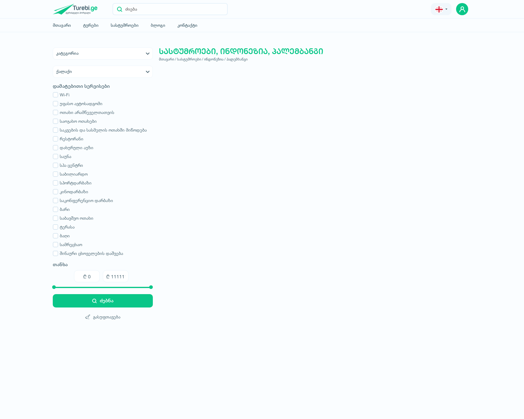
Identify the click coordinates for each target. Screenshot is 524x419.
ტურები (91, 25)
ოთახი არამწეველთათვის (87, 112)
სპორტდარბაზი (76, 182)
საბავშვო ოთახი (76, 218)
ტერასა (67, 226)
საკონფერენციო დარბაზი (86, 200)
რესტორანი (71, 138)
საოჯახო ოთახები (78, 121)
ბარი (65, 209)
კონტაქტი (187, 25)
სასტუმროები (125, 25)
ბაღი (65, 235)
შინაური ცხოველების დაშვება (91, 253)
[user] (462, 9)
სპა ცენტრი (71, 165)
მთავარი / (167, 59)
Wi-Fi (64, 94)
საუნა (65, 156)
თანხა (60, 264)
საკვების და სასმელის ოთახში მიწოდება (103, 129)
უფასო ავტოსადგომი (81, 103)
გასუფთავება (106, 316)
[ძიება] (119, 9)
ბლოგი (158, 25)
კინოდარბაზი (74, 191)
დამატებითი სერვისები (81, 86)
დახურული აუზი (76, 147)
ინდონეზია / (215, 59)
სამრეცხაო (71, 244)
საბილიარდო (74, 174)
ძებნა (106, 301)
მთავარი (62, 25)
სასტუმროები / (190, 59)
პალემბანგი (237, 59)
